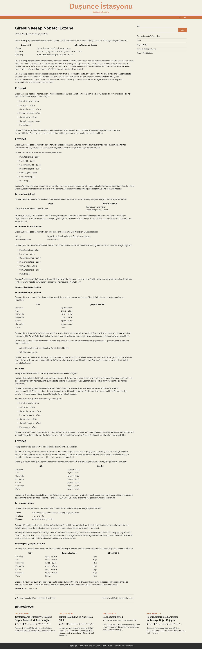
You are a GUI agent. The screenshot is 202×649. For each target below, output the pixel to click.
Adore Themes (126, 646)
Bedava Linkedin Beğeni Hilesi (148, 36)
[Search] (185, 17)
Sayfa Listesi (142, 45)
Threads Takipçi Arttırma (146, 49)
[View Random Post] (180, 17)
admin (44, 34)
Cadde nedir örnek (113, 616)
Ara (138, 26)
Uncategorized (30, 589)
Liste (139, 40)
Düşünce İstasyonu (101, 6)
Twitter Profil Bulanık (145, 53)
